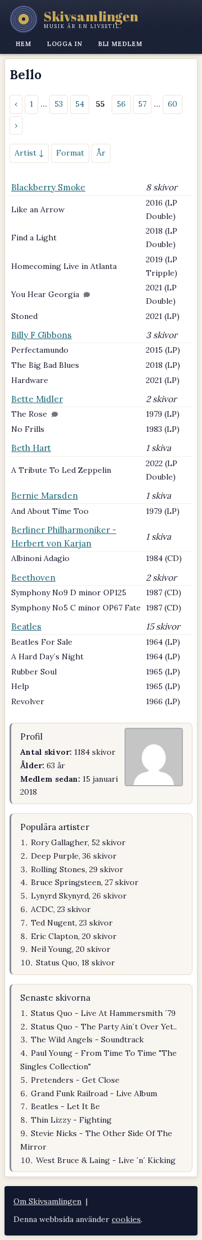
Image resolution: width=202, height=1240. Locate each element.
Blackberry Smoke (48, 187)
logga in (64, 44)
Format (70, 153)
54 (79, 104)
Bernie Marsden (44, 495)
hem (23, 44)
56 (121, 104)
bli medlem (120, 44)
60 (172, 104)
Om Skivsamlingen (47, 1201)
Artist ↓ (29, 153)
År (101, 153)
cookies (126, 1219)
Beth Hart (31, 448)
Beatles (26, 626)
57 (142, 104)
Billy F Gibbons (41, 335)
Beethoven (33, 577)
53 (58, 104)
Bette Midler (37, 399)
